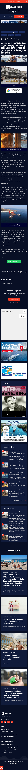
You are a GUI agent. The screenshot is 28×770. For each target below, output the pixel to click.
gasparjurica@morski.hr (13, 747)
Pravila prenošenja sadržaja (7, 736)
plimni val (22, 32)
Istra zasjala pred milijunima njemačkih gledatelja (11, 657)
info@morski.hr (9, 744)
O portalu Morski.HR (5, 729)
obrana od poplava (12, 32)
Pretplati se (19, 16)
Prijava (11, 16)
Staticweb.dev (14, 763)
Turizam (4, 32)
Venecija (4, 35)
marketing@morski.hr (11, 750)
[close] (26, 2)
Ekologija (18, 35)
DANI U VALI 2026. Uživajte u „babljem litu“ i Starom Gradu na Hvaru (17, 485)
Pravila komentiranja (6, 283)
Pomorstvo (11, 35)
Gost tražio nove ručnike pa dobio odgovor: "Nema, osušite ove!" (13, 621)
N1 (4, 168)
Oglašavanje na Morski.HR (7, 731)
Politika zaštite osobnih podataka (9, 734)
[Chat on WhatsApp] (14, 261)
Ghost (21, 762)
